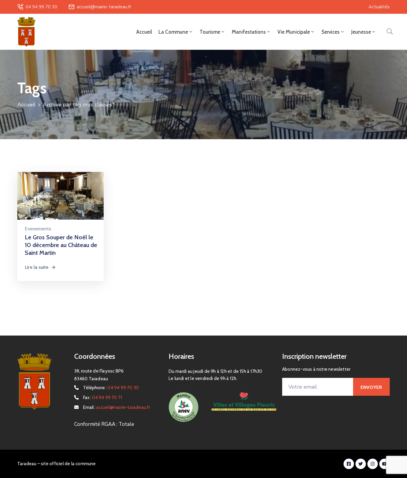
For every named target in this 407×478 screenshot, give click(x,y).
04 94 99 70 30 (41, 7)
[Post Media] (60, 196)
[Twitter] (360, 464)
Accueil (144, 32)
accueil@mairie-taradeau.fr (104, 7)
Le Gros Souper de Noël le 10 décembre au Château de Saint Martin (61, 245)
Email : (116, 407)
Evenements (38, 229)
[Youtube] (384, 464)
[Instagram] (372, 464)
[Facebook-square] (349, 464)
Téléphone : (111, 387)
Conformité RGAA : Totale (104, 424)
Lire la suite (37, 267)
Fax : (102, 397)
